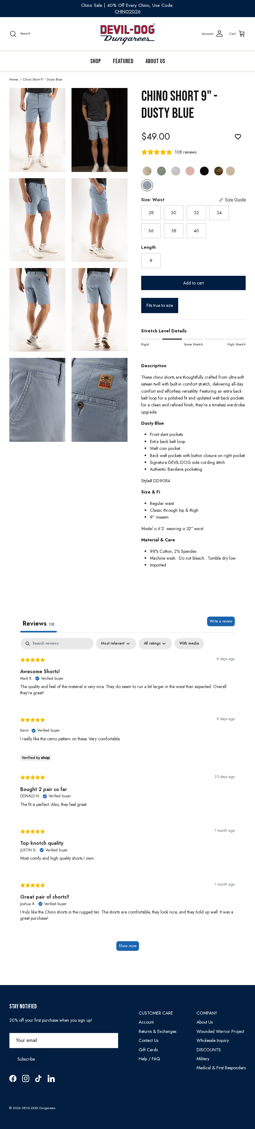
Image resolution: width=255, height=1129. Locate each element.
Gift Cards (148, 1050)
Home (13, 78)
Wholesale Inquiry (213, 1040)
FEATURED (123, 61)
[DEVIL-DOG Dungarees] (127, 33)
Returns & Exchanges (157, 1031)
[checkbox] (189, 643)
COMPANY (207, 1013)
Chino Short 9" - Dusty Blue (42, 78)
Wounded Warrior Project (220, 1031)
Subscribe (26, 1059)
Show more (128, 946)
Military (203, 1059)
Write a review (221, 621)
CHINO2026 (128, 11)
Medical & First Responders (221, 1068)
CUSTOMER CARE (156, 1013)
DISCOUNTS (209, 1050)
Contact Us (148, 1040)
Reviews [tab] (38, 623)
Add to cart (193, 283)
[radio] (147, 171)
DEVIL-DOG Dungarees (38, 1107)
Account (146, 1022)
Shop (95, 61)
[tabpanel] (127, 797)
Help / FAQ (149, 1059)
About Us (155, 61)
